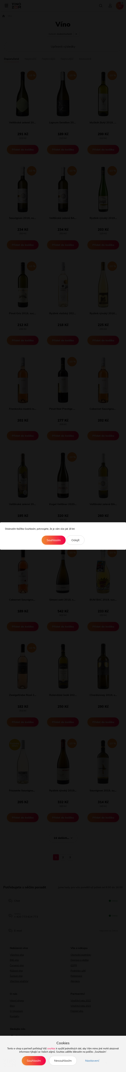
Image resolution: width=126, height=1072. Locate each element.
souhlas (51, 1048)
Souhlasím (54, 540)
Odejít (75, 540)
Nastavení (92, 1060)
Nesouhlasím (63, 1060)
